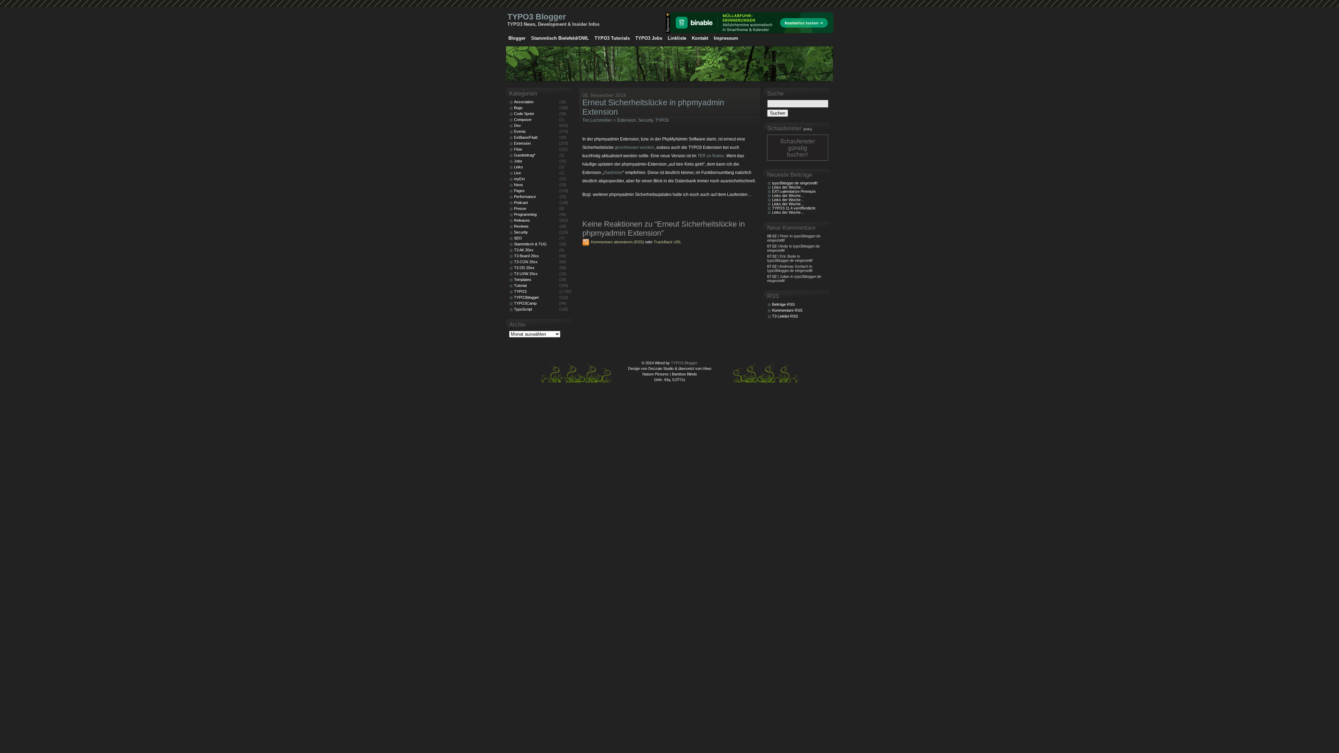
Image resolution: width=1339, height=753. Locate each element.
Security (645, 120)
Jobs (518, 161)
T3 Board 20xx (526, 256)
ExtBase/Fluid (525, 137)
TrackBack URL (667, 242)
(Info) (807, 129)
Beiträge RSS (783, 304)
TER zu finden (710, 155)
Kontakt (700, 38)
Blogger (516, 38)
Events (520, 131)
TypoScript (523, 309)
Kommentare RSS (787, 310)
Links (518, 167)
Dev (517, 125)
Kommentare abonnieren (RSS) (617, 242)
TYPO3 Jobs (648, 38)
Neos (518, 185)
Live (517, 173)
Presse (520, 208)
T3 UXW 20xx (526, 274)
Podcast (521, 202)
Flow (518, 149)
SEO (518, 238)
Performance (525, 197)
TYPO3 (662, 120)
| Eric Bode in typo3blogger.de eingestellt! (790, 258)
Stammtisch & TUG (530, 244)
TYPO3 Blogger (536, 16)
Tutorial (520, 285)
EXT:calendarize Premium (794, 191)
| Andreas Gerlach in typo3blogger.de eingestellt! (790, 268)
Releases (522, 220)
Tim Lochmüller (597, 120)
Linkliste (677, 38)
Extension (626, 120)
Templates (522, 279)
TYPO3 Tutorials (612, 38)
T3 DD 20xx (524, 268)
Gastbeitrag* (524, 155)
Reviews (521, 226)
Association (524, 102)
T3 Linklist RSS (785, 316)
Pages (519, 191)
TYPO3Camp (525, 303)
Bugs (518, 108)
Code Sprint (524, 114)
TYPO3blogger (526, 297)
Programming (525, 214)
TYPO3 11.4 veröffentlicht (793, 208)
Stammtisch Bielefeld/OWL (560, 38)
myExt (519, 179)
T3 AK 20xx (524, 250)
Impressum (726, 38)
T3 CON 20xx (526, 262)
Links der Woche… (788, 187)
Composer (523, 119)
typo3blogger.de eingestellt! (795, 183)
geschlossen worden (634, 147)
